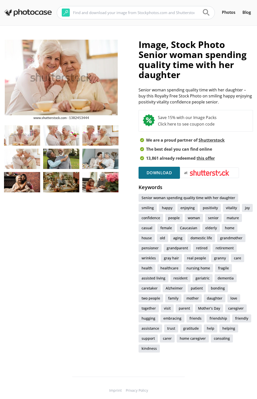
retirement (225, 248)
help (210, 328)
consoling (222, 338)
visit (167, 308)
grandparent (177, 248)
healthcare (169, 268)
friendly (241, 318)
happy (167, 207)
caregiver (236, 308)
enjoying (187, 207)
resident (180, 278)
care (237, 258)
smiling (148, 207)
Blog (246, 12)
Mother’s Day (209, 308)
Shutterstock (212, 140)
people (174, 217)
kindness (149, 348)
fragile (223, 268)
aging (177, 238)
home (229, 227)
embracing (172, 318)
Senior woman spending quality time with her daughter (188, 197)
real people (196, 258)
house (147, 238)
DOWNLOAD (159, 173)
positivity (210, 207)
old (162, 238)
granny (220, 258)
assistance (150, 328)
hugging (148, 318)
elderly (211, 227)
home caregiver (193, 338)
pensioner (150, 248)
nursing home (198, 268)
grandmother (231, 238)
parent (184, 308)
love (233, 298)
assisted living (153, 278)
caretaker (150, 288)
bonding (218, 288)
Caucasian (188, 227)
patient (197, 288)
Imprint (115, 390)
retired (202, 248)
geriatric (203, 278)
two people (151, 298)
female (166, 227)
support (148, 338)
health (147, 268)
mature (233, 217)
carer (167, 338)
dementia (226, 278)
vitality (231, 207)
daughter (214, 298)
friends (195, 318)
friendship (218, 318)
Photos (228, 12)
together (149, 308)
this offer (206, 158)
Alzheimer (174, 288)
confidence (151, 217)
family (173, 298)
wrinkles (149, 258)
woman (194, 217)
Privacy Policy (137, 390)
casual (147, 227)
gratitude (191, 328)
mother (192, 298)
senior (213, 217)
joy (247, 207)
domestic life (201, 238)
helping (228, 328)
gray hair (171, 258)
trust (171, 328)
